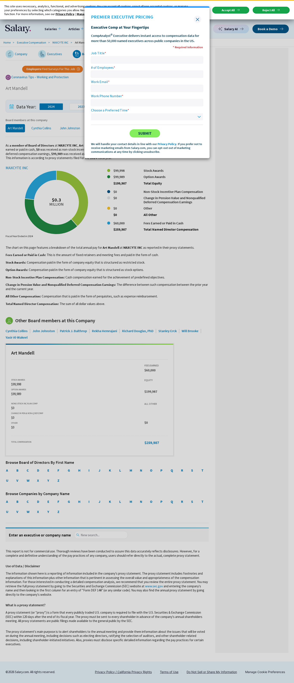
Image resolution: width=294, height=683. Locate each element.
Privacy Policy (167, 144)
